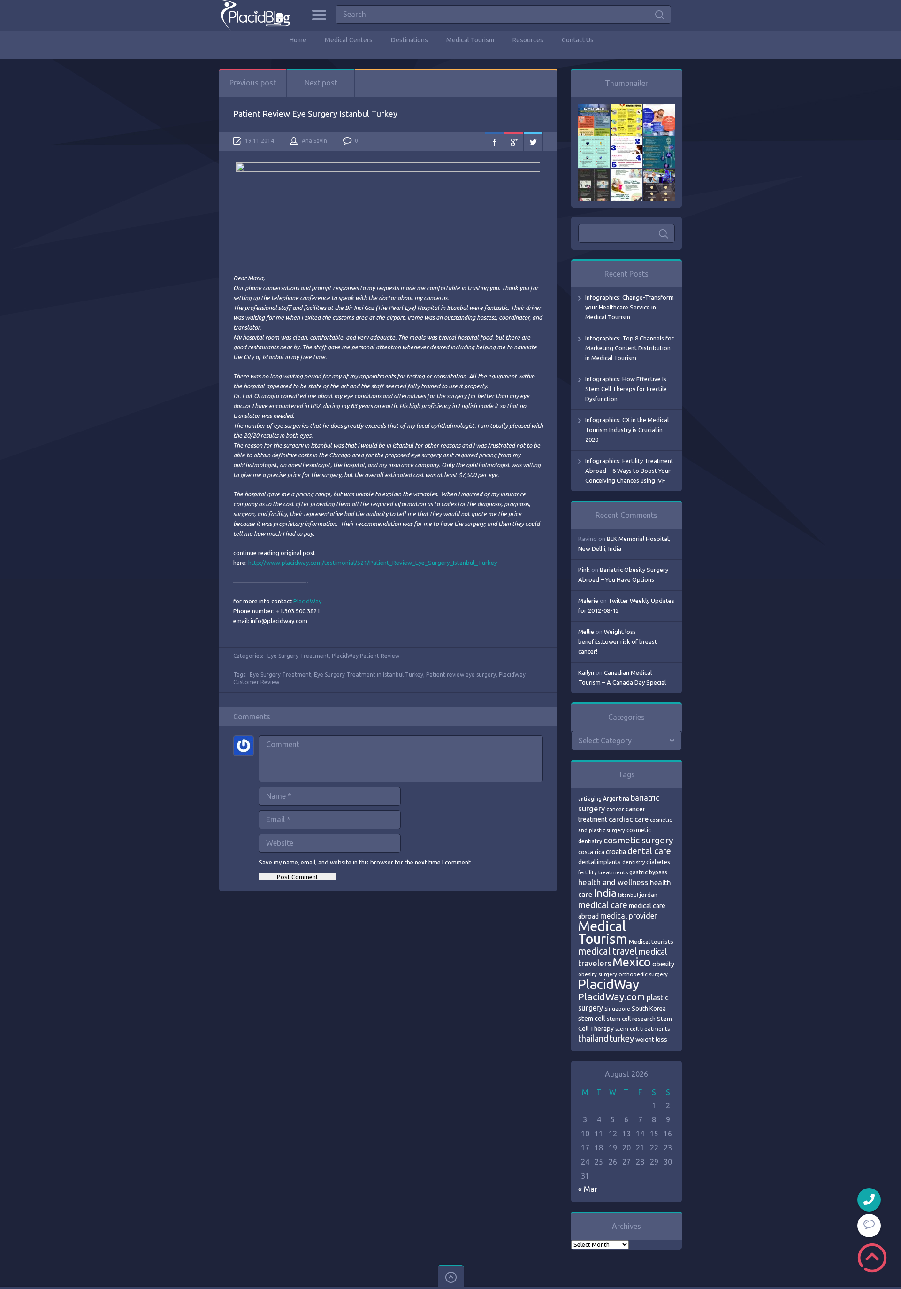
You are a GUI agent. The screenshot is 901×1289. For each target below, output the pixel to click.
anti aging (590, 799)
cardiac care (629, 819)
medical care (602, 905)
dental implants (599, 861)
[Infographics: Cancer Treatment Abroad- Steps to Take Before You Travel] (594, 173)
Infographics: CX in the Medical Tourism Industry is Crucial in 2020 (627, 430)
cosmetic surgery (638, 840)
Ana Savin (314, 141)
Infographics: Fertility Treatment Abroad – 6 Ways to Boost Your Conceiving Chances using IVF (629, 470)
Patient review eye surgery (461, 675)
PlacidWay (307, 601)
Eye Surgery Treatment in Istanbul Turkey (368, 675)
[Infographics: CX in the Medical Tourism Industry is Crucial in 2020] (594, 141)
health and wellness (613, 882)
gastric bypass (648, 872)
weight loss (651, 1039)
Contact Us (578, 40)
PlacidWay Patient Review (365, 656)
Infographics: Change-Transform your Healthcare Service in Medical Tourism (629, 307)
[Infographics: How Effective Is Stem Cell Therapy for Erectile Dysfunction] (659, 108)
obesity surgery (597, 974)
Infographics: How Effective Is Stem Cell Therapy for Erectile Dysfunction (626, 389)
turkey (622, 1038)
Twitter (533, 141)
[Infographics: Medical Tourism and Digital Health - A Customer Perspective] (659, 173)
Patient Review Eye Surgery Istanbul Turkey (315, 113)
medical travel (607, 951)
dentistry (633, 862)
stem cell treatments (642, 1029)
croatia (616, 852)
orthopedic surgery (643, 974)
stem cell (591, 1018)
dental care (649, 851)
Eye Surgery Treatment (298, 656)
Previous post (252, 82)
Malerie (588, 600)
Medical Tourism (470, 40)
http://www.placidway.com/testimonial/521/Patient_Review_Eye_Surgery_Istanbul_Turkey (372, 562)
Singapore (617, 1008)
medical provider (628, 915)
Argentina (616, 798)
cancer (615, 809)
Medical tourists (651, 941)
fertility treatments (603, 872)
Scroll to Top (872, 1258)
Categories (319, 15)
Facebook (494, 141)
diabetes (658, 861)
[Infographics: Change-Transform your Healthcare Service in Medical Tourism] (594, 108)
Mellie (586, 631)
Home (298, 40)
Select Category (605, 740)
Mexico (631, 962)
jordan (648, 894)
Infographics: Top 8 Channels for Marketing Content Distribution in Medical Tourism (629, 348)
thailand (593, 1038)
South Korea (649, 1008)
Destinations (409, 40)
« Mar (587, 1189)
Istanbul (628, 895)
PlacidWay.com (611, 996)
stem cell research (631, 1018)
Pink (584, 569)
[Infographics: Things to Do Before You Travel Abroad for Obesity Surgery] (626, 173)
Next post (321, 82)
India (605, 893)
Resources (527, 40)
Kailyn (586, 672)
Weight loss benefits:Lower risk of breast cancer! (617, 641)
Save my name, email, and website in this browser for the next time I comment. (365, 862)
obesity (663, 964)
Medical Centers (349, 40)
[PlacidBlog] (254, 15)
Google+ (513, 141)
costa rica (591, 852)
